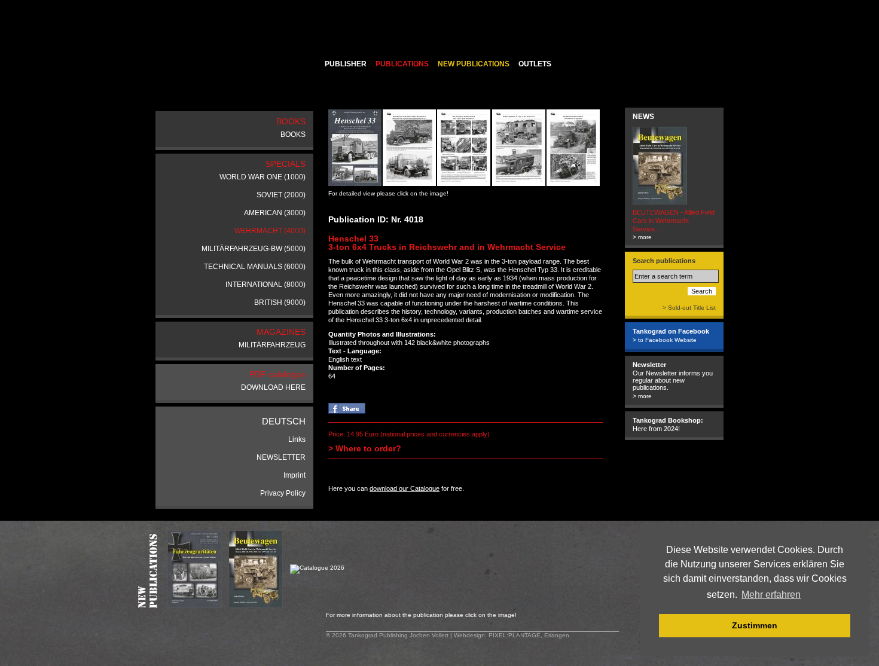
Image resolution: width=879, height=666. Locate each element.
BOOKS (293, 134)
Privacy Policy (283, 493)
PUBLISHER (346, 64)
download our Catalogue (404, 488)
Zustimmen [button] (754, 625)
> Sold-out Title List (689, 307)
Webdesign (469, 635)
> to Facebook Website (665, 340)
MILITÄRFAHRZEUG (272, 345)
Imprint (294, 475)
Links (297, 439)
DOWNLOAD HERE (273, 387)
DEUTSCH (284, 421)
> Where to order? (364, 448)
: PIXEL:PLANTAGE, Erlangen (527, 635)
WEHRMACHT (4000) (270, 231)
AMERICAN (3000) (275, 213)
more (645, 396)
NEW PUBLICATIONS (473, 64)
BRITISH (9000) (280, 302)
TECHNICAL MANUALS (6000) (255, 266)
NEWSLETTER (281, 457)
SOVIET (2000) (281, 195)
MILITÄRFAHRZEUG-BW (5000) (254, 249)
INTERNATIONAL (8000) (265, 284)
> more (642, 237)
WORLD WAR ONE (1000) (262, 177)
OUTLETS (534, 64)
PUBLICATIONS (402, 64)
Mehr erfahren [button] (771, 594)
